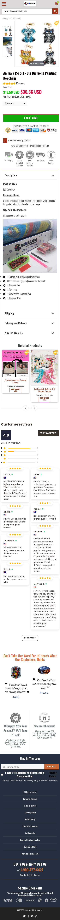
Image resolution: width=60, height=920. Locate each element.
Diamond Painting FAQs (30, 853)
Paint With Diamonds (30, 826)
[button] (14, 84)
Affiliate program (30, 791)
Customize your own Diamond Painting (15, 381)
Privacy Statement (30, 798)
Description (11, 175)
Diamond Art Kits (30, 846)
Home (5, 18)
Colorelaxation (27, 910)
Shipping (9, 313)
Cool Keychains (15, 18)
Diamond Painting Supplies (30, 839)
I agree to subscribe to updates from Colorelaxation (31, 774)
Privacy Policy (52, 774)
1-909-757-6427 (31, 869)
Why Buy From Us (14, 333)
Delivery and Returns (16, 323)
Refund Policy (30, 819)
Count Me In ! (51, 767)
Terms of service (30, 805)
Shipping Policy (30, 812)
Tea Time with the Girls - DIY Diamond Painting (44, 390)
